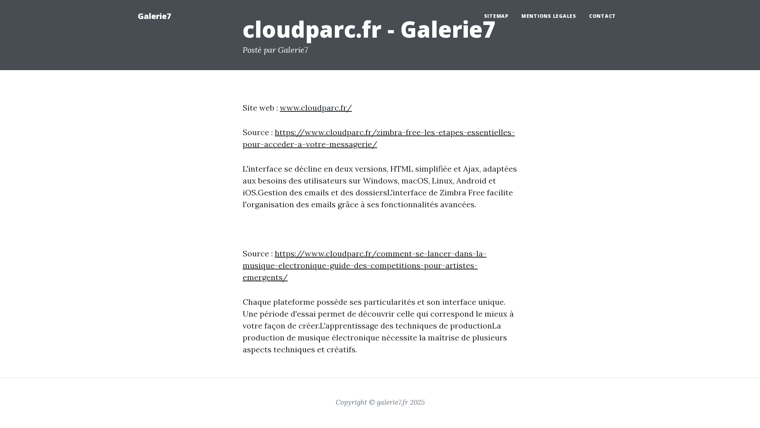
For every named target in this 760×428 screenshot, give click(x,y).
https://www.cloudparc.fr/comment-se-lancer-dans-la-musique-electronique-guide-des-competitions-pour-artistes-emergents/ (364, 265)
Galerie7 (154, 16)
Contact (602, 16)
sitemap (496, 16)
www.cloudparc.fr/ (316, 108)
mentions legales (548, 16)
